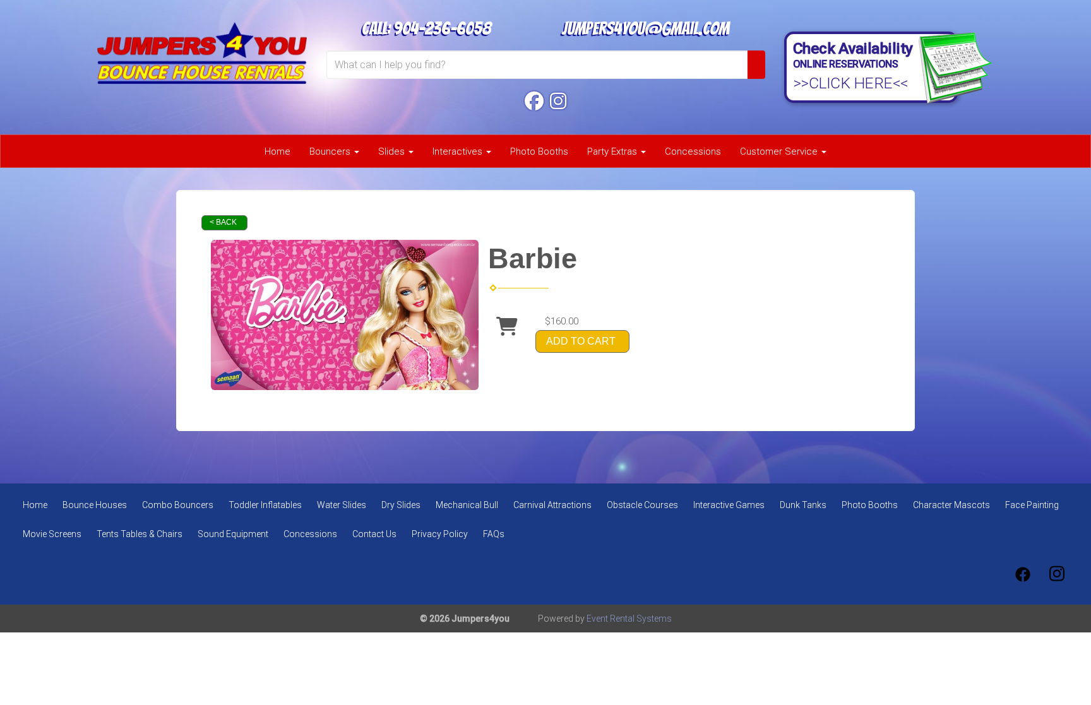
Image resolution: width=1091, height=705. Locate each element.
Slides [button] (392, 151)
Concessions (693, 151)
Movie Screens (52, 534)
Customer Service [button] (780, 151)
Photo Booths (539, 151)
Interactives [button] (458, 151)
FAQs (493, 534)
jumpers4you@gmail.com (645, 28)
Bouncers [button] (331, 151)
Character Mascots (951, 505)
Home (277, 151)
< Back (223, 222)
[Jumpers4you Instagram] (558, 101)
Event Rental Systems (629, 618)
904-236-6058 (442, 28)
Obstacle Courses (642, 505)
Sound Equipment (233, 534)
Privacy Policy (440, 534)
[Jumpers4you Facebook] (534, 101)
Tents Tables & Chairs (139, 534)
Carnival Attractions (552, 505)
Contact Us (374, 534)
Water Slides (341, 505)
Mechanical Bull (467, 505)
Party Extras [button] (613, 151)
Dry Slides (400, 505)
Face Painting (1032, 505)
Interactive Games (729, 505)
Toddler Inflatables (265, 505)
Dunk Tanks (803, 505)
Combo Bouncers (177, 505)
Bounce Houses (95, 505)
